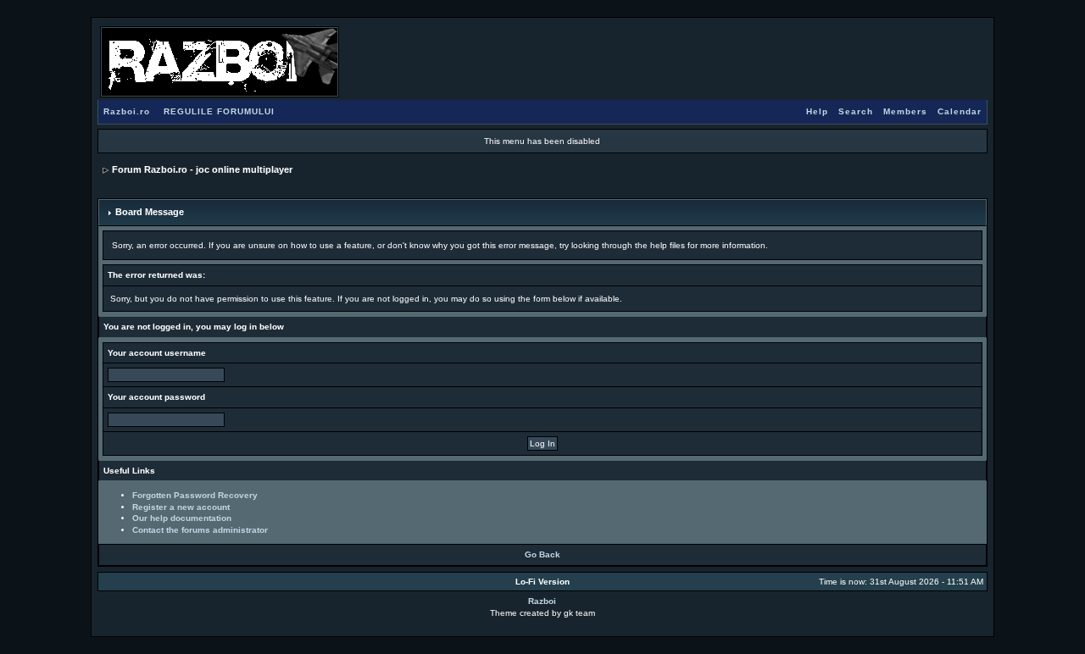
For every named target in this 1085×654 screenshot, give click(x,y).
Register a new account (181, 507)
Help (817, 111)
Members (905, 111)
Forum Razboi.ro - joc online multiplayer (202, 169)
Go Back (542, 554)
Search (855, 111)
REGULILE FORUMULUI (219, 111)
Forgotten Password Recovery (195, 495)
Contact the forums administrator (200, 530)
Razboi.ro (126, 111)
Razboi (542, 601)
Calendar (960, 111)
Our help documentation (181, 518)
